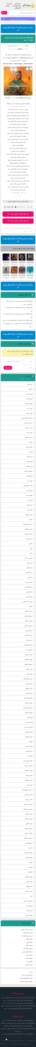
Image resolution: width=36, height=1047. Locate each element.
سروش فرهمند (28, 616)
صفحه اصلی (18, 4)
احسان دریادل (28, 423)
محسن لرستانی (28, 804)
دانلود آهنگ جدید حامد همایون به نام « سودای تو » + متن (18, 325)
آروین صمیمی (28, 403)
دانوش (30, 543)
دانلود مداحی (29, 958)
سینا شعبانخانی (28, 645)
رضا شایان (29, 568)
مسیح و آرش (28, 843)
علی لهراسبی (28, 683)
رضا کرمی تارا (28, 582)
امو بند (30, 452)
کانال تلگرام (18, 8)
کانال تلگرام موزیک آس (26, 978)
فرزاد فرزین (29, 722)
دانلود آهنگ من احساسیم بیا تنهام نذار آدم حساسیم (18, 1026)
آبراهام (30, 389)
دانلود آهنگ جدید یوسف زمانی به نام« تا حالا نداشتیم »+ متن (20, 302)
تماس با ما (9, 4)
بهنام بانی (29, 490)
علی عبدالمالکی (27, 679)
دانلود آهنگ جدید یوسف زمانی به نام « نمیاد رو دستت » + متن (18, 1006)
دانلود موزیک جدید (27, 975)
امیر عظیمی (29, 466)
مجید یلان (29, 785)
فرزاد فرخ (29, 717)
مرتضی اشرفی (28, 828)
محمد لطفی (29, 823)
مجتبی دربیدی (28, 766)
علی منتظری (28, 688)
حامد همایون (28, 514)
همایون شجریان (27, 901)
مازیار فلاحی (28, 751)
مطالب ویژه (14, 228)
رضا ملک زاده (28, 587)
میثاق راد (29, 872)
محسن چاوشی (28, 795)
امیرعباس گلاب (28, 471)
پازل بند (30, 500)
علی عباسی (29, 674)
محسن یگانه (28, 814)
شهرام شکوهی (28, 664)
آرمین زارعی (29, 394)
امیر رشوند (29, 461)
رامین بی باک (28, 558)
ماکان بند (29, 756)
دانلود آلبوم (29, 942)
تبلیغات (8, 6)
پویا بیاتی (29, 510)
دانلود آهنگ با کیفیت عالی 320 (17, 214)
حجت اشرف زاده (27, 524)
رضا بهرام (29, 563)
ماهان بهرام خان (27, 761)
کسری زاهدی (28, 737)
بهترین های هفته (28, 933)
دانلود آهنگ (20, 228)
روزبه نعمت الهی (27, 601)
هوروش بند (29, 906)
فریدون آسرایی (28, 727)
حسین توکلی (28, 529)
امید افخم (29, 457)
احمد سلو (29, 432)
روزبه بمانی (29, 597)
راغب (30, 553)
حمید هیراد (29, 539)
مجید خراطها (28, 770)
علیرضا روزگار (28, 703)
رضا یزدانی (29, 592)
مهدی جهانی (28, 857)
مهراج (30, 862)
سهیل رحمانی (28, 626)
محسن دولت (28, 799)
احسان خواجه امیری (26, 418)
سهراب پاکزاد (28, 621)
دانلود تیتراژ (29, 955)
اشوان (30, 442)
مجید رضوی (29, 775)
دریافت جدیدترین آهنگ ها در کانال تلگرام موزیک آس (18, 28)
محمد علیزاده (28, 819)
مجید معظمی (28, 780)
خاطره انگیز (29, 939)
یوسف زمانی (28, 915)
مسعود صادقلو (28, 838)
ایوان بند (29, 481)
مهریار (30, 867)
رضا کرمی (29, 577)
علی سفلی (29, 669)
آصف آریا (29, 408)
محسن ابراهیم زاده (27, 790)
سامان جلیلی (28, 611)
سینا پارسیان (28, 630)
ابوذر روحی (29, 413)
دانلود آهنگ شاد (28, 949)
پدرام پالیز (29, 505)
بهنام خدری (29, 495)
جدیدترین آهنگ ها (27, 228)
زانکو (31, 606)
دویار (31, 548)
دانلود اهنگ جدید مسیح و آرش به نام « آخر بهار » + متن (18, 315)
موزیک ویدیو (29, 964)
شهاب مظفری (28, 659)
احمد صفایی (28, 437)
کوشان (30, 741)
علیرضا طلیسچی (27, 708)
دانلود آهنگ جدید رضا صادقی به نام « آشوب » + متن (19, 309)
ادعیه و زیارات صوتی (27, 929)
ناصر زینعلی (28, 891)
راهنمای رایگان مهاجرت (26, 981)
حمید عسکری (28, 534)
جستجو (4, 13)
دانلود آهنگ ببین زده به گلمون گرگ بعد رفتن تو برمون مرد (18, 1034)
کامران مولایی (28, 732)
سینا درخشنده (28, 635)
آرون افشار (29, 399)
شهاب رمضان (28, 654)
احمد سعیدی (28, 428)
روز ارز (31, 972)
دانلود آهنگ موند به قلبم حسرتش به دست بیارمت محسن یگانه (18, 1023)
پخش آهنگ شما (16, 6)
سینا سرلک (29, 640)
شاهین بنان (29, 650)
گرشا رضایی (29, 746)
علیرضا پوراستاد (28, 698)
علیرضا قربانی (28, 712)
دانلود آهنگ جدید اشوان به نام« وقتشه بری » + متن (18, 320)
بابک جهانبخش (27, 485)
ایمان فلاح (29, 476)
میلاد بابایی (29, 881)
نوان (31, 896)
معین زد (30, 848)
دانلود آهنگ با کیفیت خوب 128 (17, 221)
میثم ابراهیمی (28, 877)
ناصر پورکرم (29, 886)
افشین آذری (29, 447)
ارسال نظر (8, 368)
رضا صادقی (29, 572)
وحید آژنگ (29, 910)
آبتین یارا (29, 384)
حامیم (30, 519)
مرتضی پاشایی (28, 833)
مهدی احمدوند (28, 852)
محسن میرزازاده (27, 809)
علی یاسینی (29, 693)
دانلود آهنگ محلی (27, 952)
